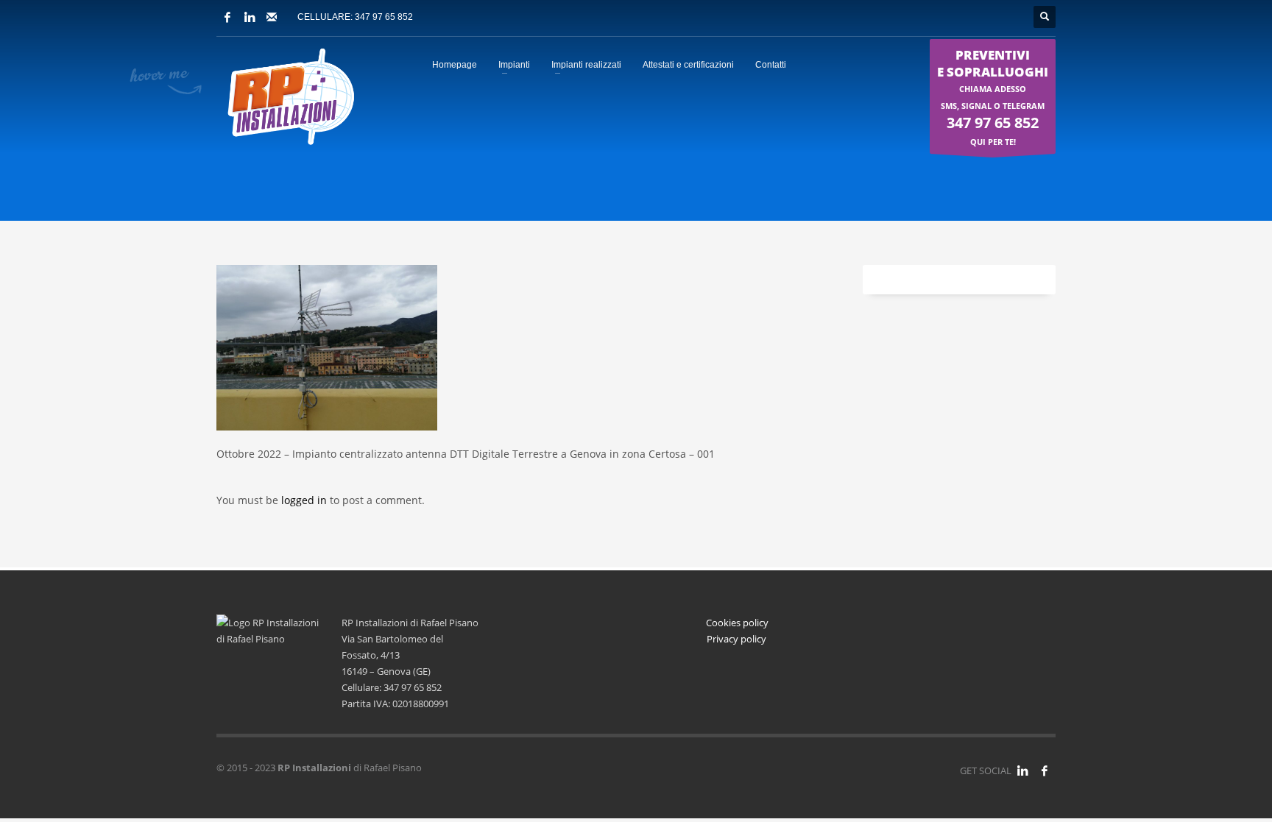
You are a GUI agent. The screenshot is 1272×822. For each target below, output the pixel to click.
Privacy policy (737, 638)
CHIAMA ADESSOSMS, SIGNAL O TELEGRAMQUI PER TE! (992, 96)
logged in (305, 500)
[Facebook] (227, 17)
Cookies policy (737, 622)
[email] (272, 17)
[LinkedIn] (250, 17)
